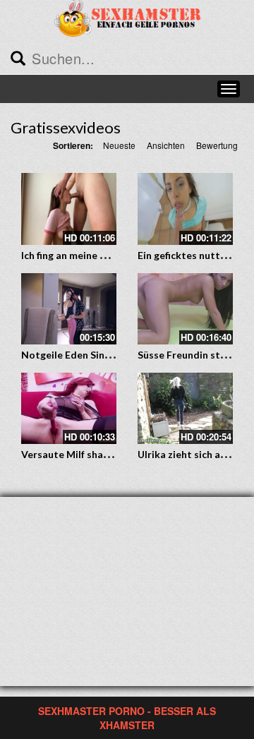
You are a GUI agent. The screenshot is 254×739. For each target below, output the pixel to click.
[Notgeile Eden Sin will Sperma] (68, 308)
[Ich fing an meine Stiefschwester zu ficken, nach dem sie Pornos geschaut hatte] (68, 208)
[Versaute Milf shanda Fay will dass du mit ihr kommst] (68, 408)
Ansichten (166, 145)
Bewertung (217, 145)
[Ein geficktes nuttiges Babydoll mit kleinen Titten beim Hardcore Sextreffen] (185, 208)
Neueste (119, 145)
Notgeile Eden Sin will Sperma (90, 355)
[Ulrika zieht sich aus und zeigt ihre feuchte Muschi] (185, 408)
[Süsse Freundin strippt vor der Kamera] (185, 308)
